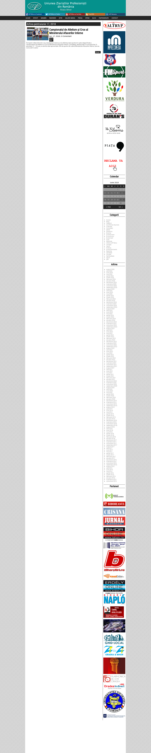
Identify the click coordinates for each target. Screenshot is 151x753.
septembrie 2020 (111, 386)
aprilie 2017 (110, 453)
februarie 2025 (111, 299)
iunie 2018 (109, 430)
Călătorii (109, 223)
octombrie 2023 (111, 325)
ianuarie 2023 (110, 340)
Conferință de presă (112, 225)
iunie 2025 (109, 292)
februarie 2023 (111, 338)
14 (115, 196)
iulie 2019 (109, 409)
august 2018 (110, 427)
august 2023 (110, 328)
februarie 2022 (111, 358)
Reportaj (109, 251)
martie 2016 (110, 474)
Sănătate (109, 253)
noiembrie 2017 (111, 442)
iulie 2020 (109, 389)
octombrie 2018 (111, 424)
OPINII (87, 18)
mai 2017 (109, 451)
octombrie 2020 (111, 384)
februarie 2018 (111, 437)
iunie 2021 (109, 371)
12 (108, 196)
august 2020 (110, 387)
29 (118, 203)
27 (112, 203)
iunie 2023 (109, 332)
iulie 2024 (109, 310)
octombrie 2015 (111, 481)
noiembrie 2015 (111, 479)
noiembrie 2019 (111, 402)
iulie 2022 (109, 350)
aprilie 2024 (110, 315)
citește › (98, 52)
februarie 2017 (111, 456)
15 (118, 196)
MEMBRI (43, 18)
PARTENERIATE (104, 18)
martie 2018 (110, 435)
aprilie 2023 (110, 335)
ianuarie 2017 (110, 458)
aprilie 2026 (110, 276)
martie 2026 (110, 277)
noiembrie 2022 (111, 343)
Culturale (109, 226)
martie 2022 (110, 356)
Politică (108, 248)
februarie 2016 (111, 476)
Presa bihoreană (111, 249)
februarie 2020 (111, 397)
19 (108, 200)
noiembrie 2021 (111, 363)
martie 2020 (110, 396)
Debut (108, 230)
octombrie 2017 (111, 443)
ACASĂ (28, 18)
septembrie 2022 (111, 346)
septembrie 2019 (111, 406)
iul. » (121, 207)
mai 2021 (109, 373)
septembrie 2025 (111, 287)
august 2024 (110, 309)
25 (105, 203)
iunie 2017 (109, 450)
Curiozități (109, 228)
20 (112, 200)
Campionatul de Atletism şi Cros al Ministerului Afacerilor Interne (68, 31)
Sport (108, 258)
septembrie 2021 (111, 366)
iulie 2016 (109, 468)
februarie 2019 (111, 417)
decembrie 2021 (111, 361)
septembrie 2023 (111, 327)
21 (115, 200)
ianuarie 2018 (110, 438)
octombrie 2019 (111, 404)
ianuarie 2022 (110, 360)
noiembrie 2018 (111, 422)
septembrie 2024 (111, 307)
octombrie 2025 (111, 286)
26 (108, 203)
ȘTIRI (60, 18)
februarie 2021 (111, 378)
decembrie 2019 (111, 401)
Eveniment (109, 238)
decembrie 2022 (111, 341)
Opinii (108, 246)
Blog (107, 221)
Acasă (108, 220)
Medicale (109, 241)
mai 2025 (109, 294)
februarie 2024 (111, 318)
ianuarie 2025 (110, 300)
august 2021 (110, 368)
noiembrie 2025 (111, 284)
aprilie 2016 (110, 473)
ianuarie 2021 (110, 379)
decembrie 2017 (111, 440)
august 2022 (110, 348)
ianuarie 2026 (110, 281)
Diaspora (109, 231)
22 (118, 200)
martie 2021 (110, 376)
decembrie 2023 (111, 322)
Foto (107, 239)
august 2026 (110, 269)
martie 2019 (110, 415)
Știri (107, 259)
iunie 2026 (109, 273)
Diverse (108, 233)
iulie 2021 (109, 369)
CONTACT (115, 18)
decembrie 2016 (111, 460)
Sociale (108, 254)
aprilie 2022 (110, 355)
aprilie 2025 (110, 295)
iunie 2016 (109, 470)
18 (105, 200)
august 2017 (110, 447)
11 (105, 196)
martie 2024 (110, 317)
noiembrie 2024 (111, 304)
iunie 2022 (109, 351)
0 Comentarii (66, 36)
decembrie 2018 (111, 420)
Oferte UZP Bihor (111, 243)
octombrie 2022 (111, 345)
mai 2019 (109, 412)
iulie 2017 (109, 448)
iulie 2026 (109, 271)
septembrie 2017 (111, 445)
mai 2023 (109, 333)
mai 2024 (109, 314)
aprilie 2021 (110, 374)
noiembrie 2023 (111, 323)
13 (112, 196)
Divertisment (110, 235)
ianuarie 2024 (110, 320)
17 (123, 196)
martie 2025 (110, 297)
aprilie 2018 (110, 433)
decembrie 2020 (111, 381)
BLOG (94, 18)
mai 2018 (109, 432)
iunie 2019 (109, 410)
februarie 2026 (111, 279)
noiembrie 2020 (111, 383)
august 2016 (110, 466)
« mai (108, 207)
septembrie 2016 (111, 465)
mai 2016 (109, 471)
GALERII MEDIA (70, 18)
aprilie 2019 (110, 414)
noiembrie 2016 (111, 461)
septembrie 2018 (111, 425)
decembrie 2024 (111, 302)
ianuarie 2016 (110, 478)
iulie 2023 (109, 330)
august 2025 (110, 289)
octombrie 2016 (111, 463)
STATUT (35, 18)
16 (121, 196)
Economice (110, 236)
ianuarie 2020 (110, 399)
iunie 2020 (109, 391)
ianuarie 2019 (110, 419)
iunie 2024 (109, 312)
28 (115, 203)
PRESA (80, 18)
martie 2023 (110, 337)
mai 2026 (109, 274)
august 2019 (110, 407)
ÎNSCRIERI (52, 18)
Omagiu (108, 244)
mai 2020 (109, 392)
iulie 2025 (109, 291)
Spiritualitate (110, 256)
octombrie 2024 (111, 305)
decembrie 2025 (111, 282)
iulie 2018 (109, 429)
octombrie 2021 (111, 364)
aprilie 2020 (110, 394)
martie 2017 (110, 455)
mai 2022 (109, 353)
